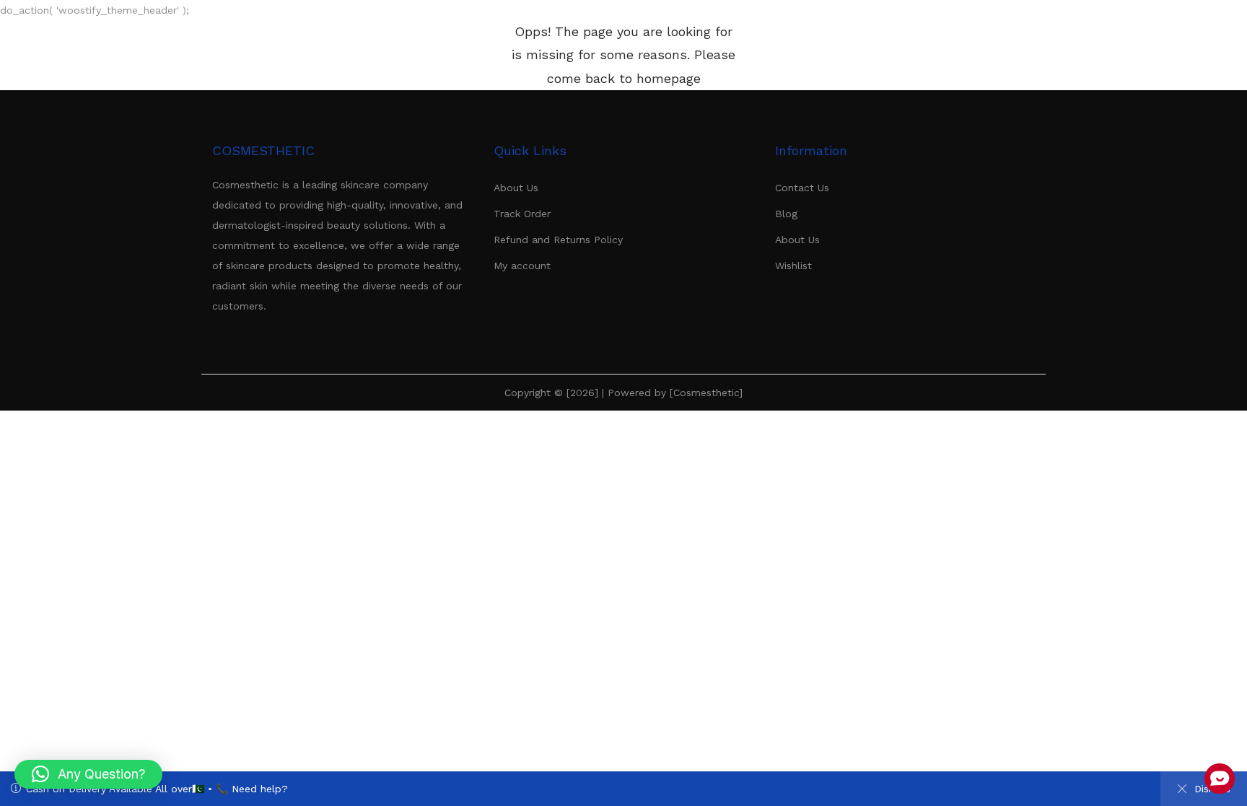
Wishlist (793, 265)
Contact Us (802, 187)
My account (522, 265)
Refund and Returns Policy (558, 239)
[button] (88, 774)
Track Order (522, 213)
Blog (786, 213)
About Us (516, 187)
